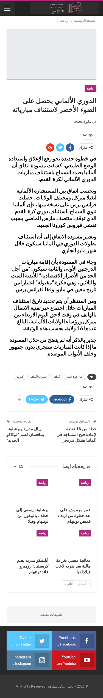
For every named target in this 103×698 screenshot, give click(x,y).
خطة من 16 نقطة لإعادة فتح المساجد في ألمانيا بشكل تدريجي (76, 434)
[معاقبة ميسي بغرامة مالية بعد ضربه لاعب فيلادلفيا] (73, 542)
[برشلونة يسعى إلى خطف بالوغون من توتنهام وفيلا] (30, 491)
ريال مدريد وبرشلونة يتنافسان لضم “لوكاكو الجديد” (25, 434)
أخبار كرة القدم (74, 376)
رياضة (90, 88)
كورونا (20, 376)
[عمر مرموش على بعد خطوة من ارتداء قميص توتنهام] (73, 491)
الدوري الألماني (38, 376)
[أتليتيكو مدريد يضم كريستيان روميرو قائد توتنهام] (30, 542)
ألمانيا (57, 376)
